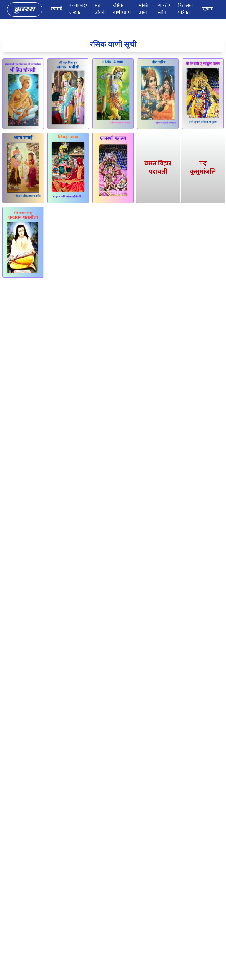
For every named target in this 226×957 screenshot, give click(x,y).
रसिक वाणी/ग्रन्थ (122, 9)
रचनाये (56, 9)
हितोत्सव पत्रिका (185, 9)
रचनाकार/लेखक (78, 9)
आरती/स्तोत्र (164, 9)
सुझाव (207, 9)
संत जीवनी (100, 9)
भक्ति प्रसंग (143, 9)
